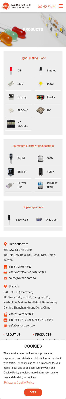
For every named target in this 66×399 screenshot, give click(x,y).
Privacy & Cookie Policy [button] (19, 382)
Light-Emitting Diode (33, 58)
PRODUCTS (43, 334)
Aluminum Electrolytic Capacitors (33, 146)
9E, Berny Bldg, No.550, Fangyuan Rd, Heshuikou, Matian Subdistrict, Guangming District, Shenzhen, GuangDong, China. (30, 302)
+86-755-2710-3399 (21, 314)
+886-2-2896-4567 (20, 266)
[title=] (16, 6)
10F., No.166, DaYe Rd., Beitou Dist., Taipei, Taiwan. (30, 257)
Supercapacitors (33, 207)
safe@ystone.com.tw (22, 325)
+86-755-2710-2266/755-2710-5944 (31, 320)
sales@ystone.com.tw (22, 278)
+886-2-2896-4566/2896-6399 (27, 272)
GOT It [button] (33, 392)
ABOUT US (13, 334)
